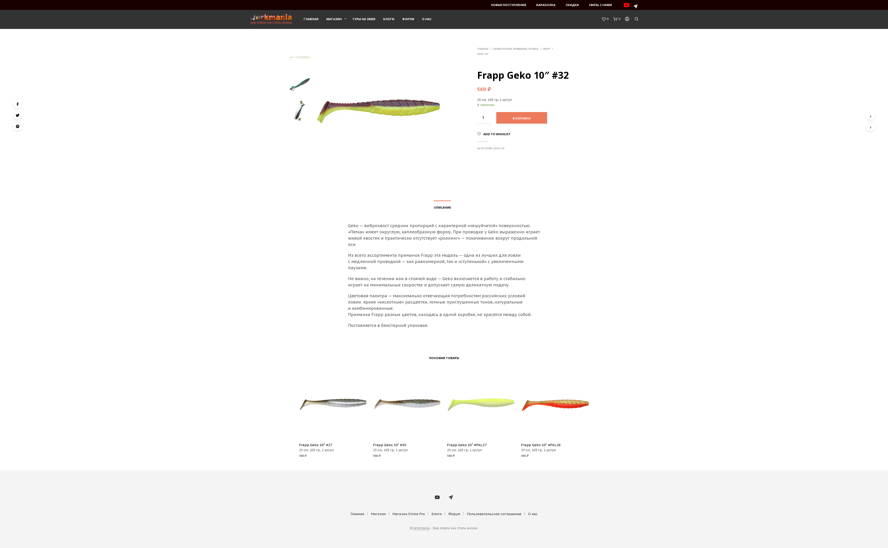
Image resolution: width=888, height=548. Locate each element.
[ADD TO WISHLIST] (333, 432)
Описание (442, 207)
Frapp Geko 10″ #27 (315, 445)
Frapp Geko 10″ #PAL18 (541, 445)
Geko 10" (483, 54)
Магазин (334, 19)
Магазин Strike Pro (408, 514)
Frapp (546, 48)
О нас (427, 19)
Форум (408, 19)
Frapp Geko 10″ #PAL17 (467, 445)
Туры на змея (363, 19)
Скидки (572, 5)
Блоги (388, 19)
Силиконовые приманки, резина (515, 48)
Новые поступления (508, 5)
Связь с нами (600, 5)
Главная (311, 19)
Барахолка (545, 5)
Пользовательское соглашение (494, 514)
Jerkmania (422, 528)
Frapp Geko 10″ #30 (389, 445)
